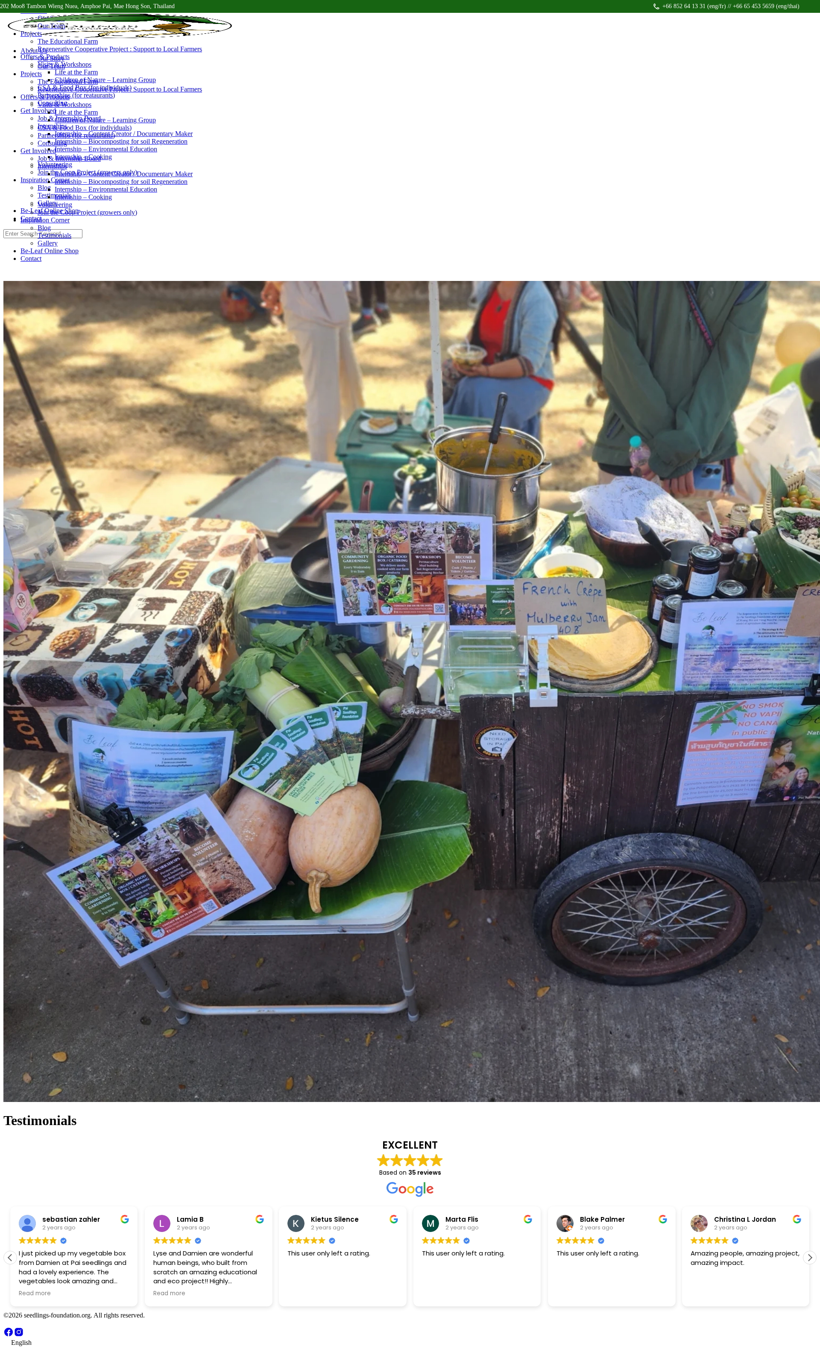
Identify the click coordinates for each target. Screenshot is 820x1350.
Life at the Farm (76, 112)
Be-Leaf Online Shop (49, 250)
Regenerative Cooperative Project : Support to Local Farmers (120, 89)
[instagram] (19, 1334)
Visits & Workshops (64, 104)
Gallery (48, 243)
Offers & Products (45, 96)
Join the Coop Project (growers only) (87, 212)
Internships (52, 166)
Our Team (51, 66)
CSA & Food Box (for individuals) (85, 127)
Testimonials (54, 235)
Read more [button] (35, 1293)
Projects (31, 73)
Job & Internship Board (69, 158)
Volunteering (55, 204)
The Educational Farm (68, 81)
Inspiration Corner (45, 220)
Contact (30, 258)
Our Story (51, 58)
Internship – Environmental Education (106, 189)
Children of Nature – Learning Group (105, 120)
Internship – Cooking (83, 197)
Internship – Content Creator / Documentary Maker (124, 173)
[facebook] (8, 1334)
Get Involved (38, 150)
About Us (33, 50)
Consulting (52, 143)
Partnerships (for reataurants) (76, 135)
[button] (809, 1257)
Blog (44, 227)
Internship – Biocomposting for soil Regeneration (121, 181)
